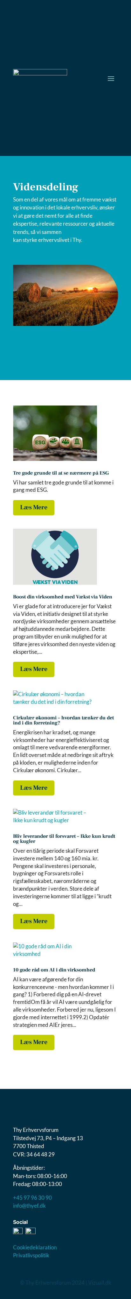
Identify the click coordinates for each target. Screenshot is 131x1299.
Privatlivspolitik (31, 1255)
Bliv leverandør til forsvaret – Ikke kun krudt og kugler (64, 838)
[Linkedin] (30, 1232)
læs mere (33, 507)
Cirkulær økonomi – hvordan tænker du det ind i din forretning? (63, 720)
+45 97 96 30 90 (32, 1197)
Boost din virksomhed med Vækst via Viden (62, 597)
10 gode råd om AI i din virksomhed (54, 970)
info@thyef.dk (29, 1205)
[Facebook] (18, 1232)
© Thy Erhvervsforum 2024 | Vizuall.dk (65, 1282)
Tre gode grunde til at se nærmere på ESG (61, 473)
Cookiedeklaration (35, 1247)
